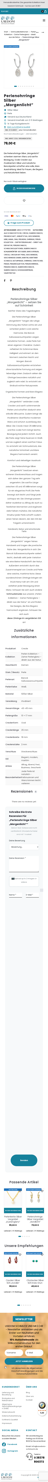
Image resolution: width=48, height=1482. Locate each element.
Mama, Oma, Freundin (17, 239)
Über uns (30, 1396)
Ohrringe (31, 239)
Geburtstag (22, 236)
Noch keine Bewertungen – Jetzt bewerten (20, 134)
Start (6, 32)
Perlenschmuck (19, 245)
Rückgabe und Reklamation (8, 1399)
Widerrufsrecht (8, 1412)
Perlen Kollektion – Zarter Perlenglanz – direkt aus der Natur (20, 34)
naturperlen (18, 261)
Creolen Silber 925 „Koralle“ (13, 1281)
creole (7, 255)
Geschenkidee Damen (12, 258)
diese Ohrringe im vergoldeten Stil (24, 618)
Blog (28, 1392)
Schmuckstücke (14, 593)
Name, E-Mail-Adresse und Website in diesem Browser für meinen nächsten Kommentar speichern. (43, 1018)
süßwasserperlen (25, 270)
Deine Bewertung (17, 840)
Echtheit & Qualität (10, 1419)
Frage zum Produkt (20, 222)
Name (12, 894)
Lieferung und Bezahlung (8, 1393)
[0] (45, 11)
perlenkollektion (17, 264)
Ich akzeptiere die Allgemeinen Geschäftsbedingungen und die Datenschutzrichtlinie (27, 1371)
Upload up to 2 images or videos (26, 880)
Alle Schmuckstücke (13, 233)
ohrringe (28, 261)
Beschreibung (24, 289)
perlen (6, 264)
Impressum (7, 1423)
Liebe (6, 239)
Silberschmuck (30, 248)
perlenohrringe (31, 264)
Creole (25, 233)
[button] (15, 86)
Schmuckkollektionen (19, 32)
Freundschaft (10, 236)
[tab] (24, 456)
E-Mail (29, 894)
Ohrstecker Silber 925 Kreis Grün (35, 1281)
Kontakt (4, 11)
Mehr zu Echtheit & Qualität (18, 127)
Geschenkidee (34, 236)
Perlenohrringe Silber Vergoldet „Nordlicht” (35, 1219)
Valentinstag (9, 273)
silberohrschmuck (26, 267)
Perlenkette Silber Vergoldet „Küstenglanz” (13, 1219)
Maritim (25, 258)
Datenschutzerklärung (11, 1416)
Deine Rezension (17, 858)
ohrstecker (38, 261)
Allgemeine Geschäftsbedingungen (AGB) (12, 1406)
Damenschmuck (36, 233)
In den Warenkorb (25, 188)
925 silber (22, 251)
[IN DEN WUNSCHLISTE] (24, 200)
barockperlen (33, 251)
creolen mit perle (18, 255)
